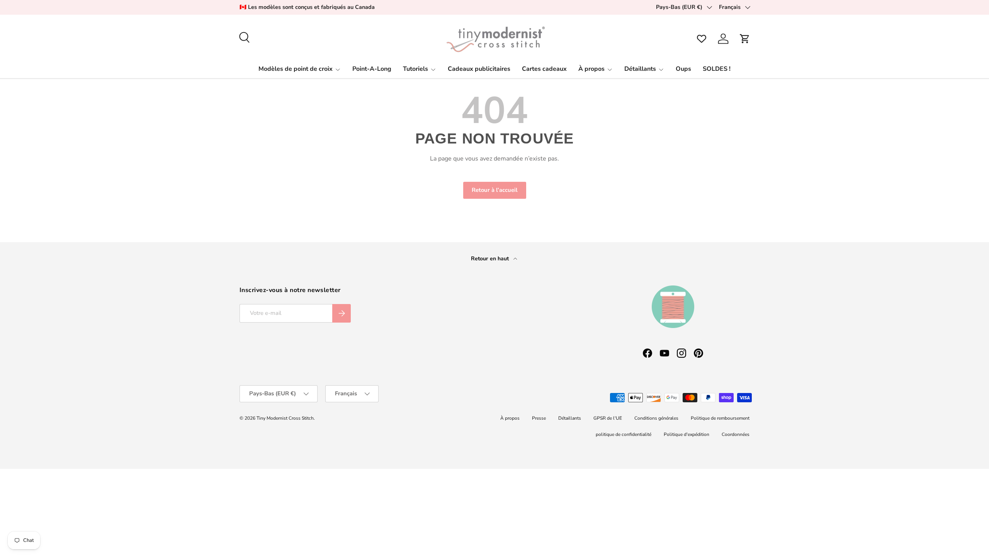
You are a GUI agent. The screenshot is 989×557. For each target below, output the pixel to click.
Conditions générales (656, 418)
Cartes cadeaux (544, 69)
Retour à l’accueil (495, 190)
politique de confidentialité (623, 434)
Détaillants (640, 69)
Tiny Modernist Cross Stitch (285, 418)
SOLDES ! (717, 69)
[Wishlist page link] (701, 38)
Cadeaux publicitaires (479, 69)
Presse (539, 418)
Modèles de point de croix (295, 69)
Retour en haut (490, 258)
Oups (683, 69)
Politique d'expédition (686, 434)
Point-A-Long (371, 69)
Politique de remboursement (720, 418)
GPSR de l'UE (607, 418)
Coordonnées (735, 434)
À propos (591, 69)
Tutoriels (415, 69)
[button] (744, 38)
